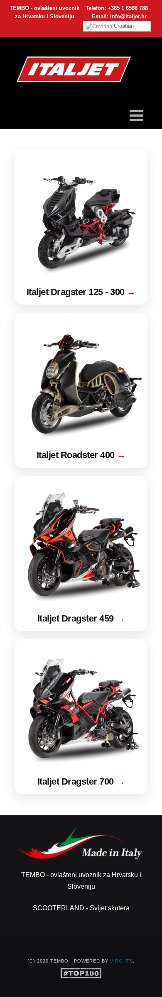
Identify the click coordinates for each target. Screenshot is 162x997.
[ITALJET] (74, 69)
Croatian (123, 26)
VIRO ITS (121, 960)
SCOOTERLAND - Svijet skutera (81, 908)
